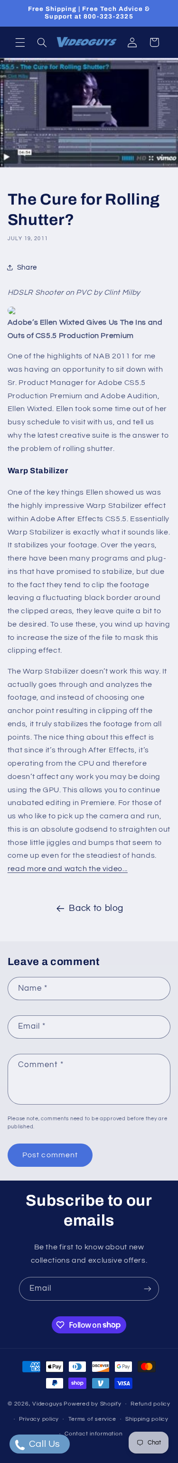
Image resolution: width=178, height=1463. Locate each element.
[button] (20, 42)
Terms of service (92, 1419)
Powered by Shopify (92, 1404)
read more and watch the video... (68, 868)
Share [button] (27, 267)
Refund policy (150, 1404)
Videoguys (47, 1404)
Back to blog (96, 908)
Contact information (93, 1433)
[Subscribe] (148, 1288)
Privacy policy (39, 1419)
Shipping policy (147, 1419)
